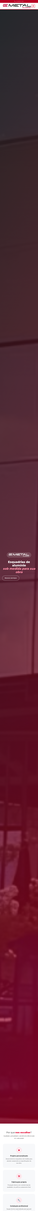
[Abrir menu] (33, 6)
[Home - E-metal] (17, 6)
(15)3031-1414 (20, 1)
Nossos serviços (11, 578)
